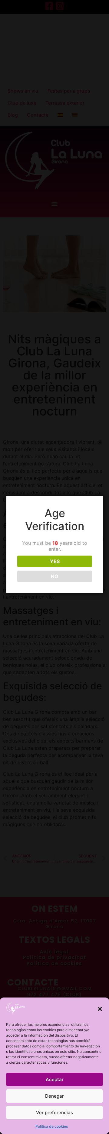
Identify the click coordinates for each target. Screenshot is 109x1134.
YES (55, 561)
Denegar (54, 1096)
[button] (100, 1009)
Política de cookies (51, 1126)
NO (54, 576)
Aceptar (55, 1079)
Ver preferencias (54, 1112)
